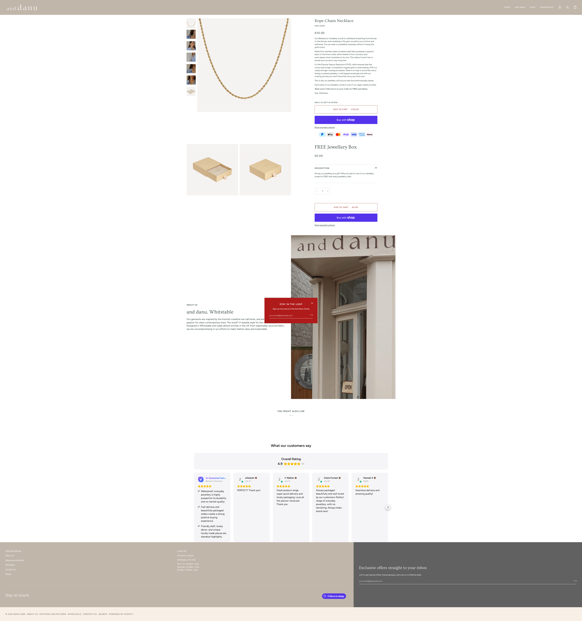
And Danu (320, 26)
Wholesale (10, 565)
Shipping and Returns (14, 560)
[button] (520, 7)
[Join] (310, 315)
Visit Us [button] (181, 551)
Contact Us (10, 569)
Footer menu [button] (13, 551)
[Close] (313, 302)
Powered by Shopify (121, 614)
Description (322, 168)
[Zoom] (244, 65)
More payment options (325, 127)
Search (8, 574)
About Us (9, 555)
